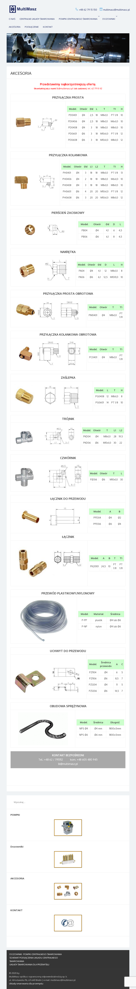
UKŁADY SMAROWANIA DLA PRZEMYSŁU (29, 964)
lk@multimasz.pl (65, 88)
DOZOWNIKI (108, 19)
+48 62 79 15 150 (88, 9)
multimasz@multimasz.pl (116, 9)
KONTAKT (48, 27)
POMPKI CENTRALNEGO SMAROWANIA (78, 19)
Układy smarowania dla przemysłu (26, 983)
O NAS (12, 19)
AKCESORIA (14, 27)
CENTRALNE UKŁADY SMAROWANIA (37, 19)
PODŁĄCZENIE (32, 27)
